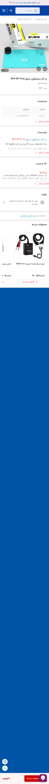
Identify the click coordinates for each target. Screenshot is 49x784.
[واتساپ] (5, 768)
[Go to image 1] (6, 70)
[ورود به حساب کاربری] (11, 10)
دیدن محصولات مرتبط (36, 778)
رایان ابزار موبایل (41, 19)
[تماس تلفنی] (5, 761)
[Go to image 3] (2, 70)
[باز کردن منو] (44, 10)
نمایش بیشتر (43, 121)
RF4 (40, 88)
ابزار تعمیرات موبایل (24, 19)
